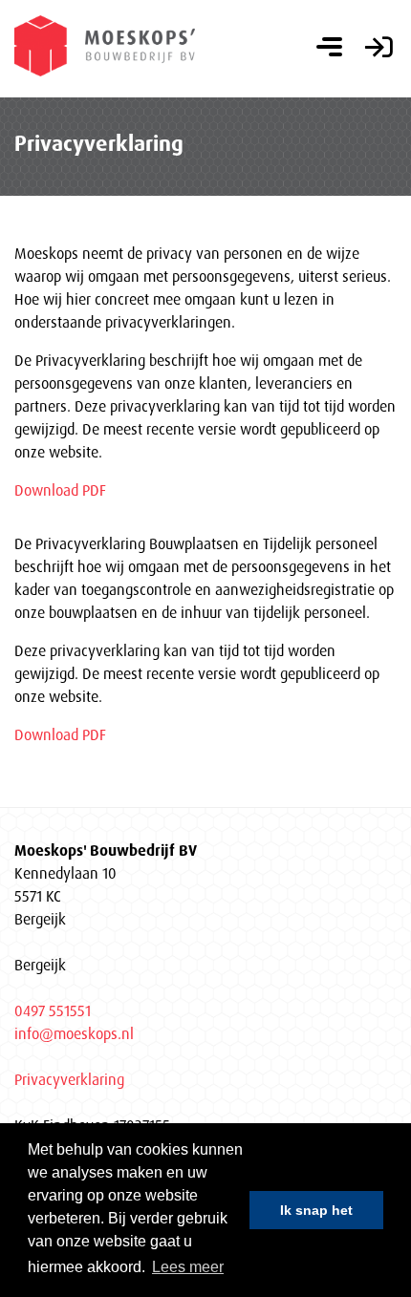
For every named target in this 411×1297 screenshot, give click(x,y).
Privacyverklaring (69, 1079)
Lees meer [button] (188, 1267)
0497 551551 (52, 1010)
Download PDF (60, 490)
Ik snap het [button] (316, 1210)
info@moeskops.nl (74, 1033)
